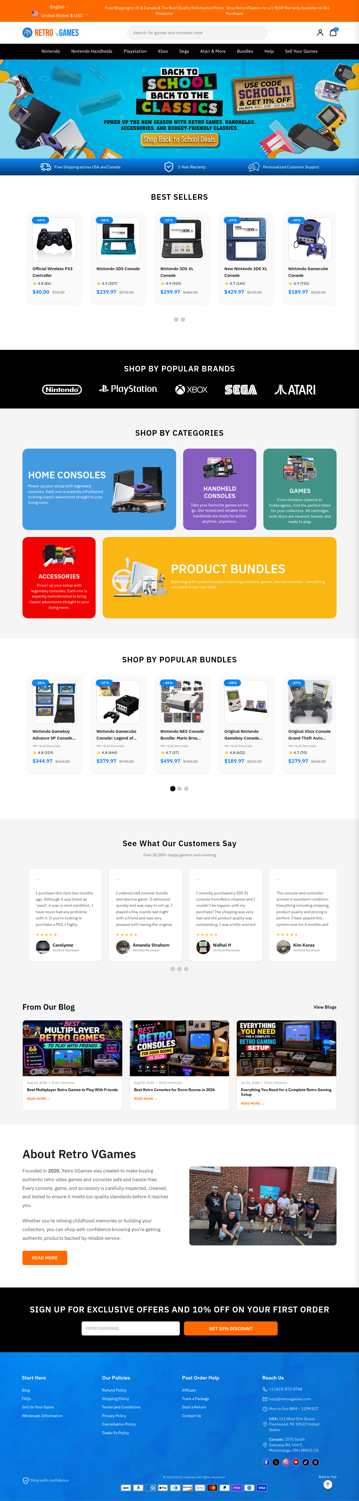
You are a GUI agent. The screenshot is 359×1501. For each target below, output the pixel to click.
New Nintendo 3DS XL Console (245, 272)
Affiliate (189, 1390)
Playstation (135, 51)
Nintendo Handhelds (91, 51)
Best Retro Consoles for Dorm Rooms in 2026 (174, 1089)
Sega (184, 51)
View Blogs (325, 1007)
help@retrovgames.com (290, 1398)
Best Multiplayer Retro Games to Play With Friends (72, 1089)
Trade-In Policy (115, 1432)
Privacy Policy (114, 1415)
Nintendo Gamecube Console (308, 272)
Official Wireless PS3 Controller (53, 272)
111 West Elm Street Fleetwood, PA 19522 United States (294, 1424)
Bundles (245, 51)
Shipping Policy (115, 1398)
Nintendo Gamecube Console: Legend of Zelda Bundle (116, 735)
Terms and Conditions (121, 1407)
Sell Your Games (301, 51)
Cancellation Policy (119, 1424)
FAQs (26, 1398)
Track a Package (195, 1398)
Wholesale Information (42, 1415)
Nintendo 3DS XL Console (177, 272)
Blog (26, 1390)
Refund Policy (114, 1390)
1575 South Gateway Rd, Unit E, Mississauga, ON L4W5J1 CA (294, 1445)
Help (269, 51)
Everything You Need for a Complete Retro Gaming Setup (286, 1092)
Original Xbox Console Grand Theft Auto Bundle (309, 735)
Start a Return (194, 1407)
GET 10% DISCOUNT (230, 1328)
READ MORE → (38, 1098)
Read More (45, 1258)
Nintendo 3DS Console (118, 268)
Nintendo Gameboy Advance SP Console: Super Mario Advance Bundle (53, 735)
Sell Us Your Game (38, 1407)
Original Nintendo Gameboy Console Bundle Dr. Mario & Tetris (242, 735)
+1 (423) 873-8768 (285, 1389)
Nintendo (51, 51)
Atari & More (213, 51)
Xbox (163, 51)
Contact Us (191, 1415)
